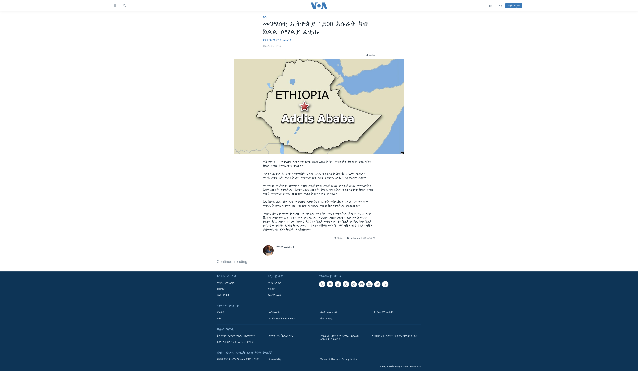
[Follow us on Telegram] (377, 284)
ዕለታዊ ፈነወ (274, 295)
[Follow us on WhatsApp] (385, 284)
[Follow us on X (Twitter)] (346, 284)
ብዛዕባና (220, 288)
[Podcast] (354, 284)
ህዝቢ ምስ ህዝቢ (328, 312)
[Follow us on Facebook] (322, 284)
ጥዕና (219, 318)
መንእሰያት (274, 312)
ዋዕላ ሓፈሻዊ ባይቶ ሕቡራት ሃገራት (235, 341)
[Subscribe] (361, 284)
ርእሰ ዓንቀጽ (223, 295)
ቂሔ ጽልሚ (326, 318)
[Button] (370, 55)
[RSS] (369, 284)
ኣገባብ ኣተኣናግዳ (226, 282)
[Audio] (500, 5)
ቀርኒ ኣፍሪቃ (274, 282)
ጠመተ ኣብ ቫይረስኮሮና (280, 335)
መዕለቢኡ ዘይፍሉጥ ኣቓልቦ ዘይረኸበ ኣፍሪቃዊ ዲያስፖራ (339, 337)
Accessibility (274, 359)
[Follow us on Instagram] (338, 284)
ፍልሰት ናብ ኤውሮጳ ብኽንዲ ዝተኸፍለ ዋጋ (394, 335)
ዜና (265, 16)
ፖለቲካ (220, 312)
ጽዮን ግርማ (269, 40)
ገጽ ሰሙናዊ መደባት (383, 312)
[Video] (490, 5)
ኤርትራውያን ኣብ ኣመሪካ (281, 318)
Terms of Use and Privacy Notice (338, 359)
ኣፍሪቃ (271, 288)
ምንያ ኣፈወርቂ (283, 40)
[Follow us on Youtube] (330, 284)
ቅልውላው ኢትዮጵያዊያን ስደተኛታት (236, 335)
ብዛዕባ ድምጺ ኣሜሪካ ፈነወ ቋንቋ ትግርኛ (238, 359)
